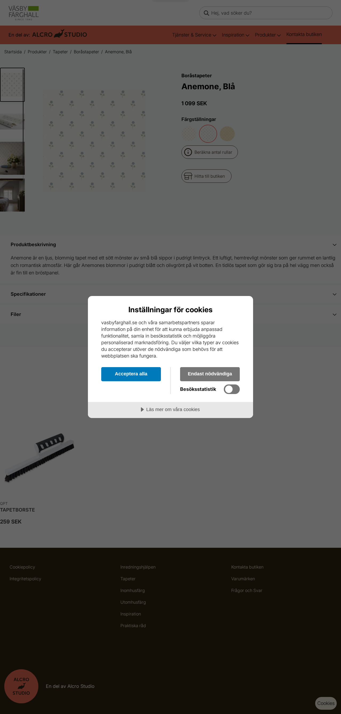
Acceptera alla (131, 373)
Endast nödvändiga (210, 373)
